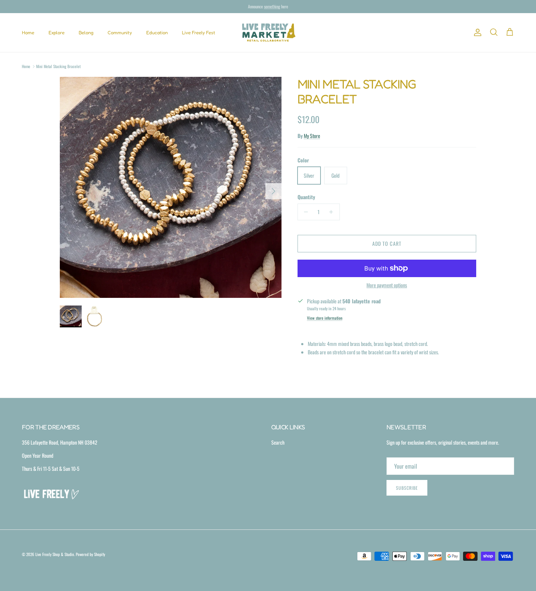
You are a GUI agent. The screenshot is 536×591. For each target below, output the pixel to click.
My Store (312, 135)
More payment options (386, 285)
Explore (56, 32)
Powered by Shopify (90, 554)
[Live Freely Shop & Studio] (268, 32)
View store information (324, 318)
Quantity (306, 197)
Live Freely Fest (198, 32)
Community (120, 32)
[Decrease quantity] (304, 212)
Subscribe (407, 488)
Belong (86, 32)
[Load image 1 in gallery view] (170, 187)
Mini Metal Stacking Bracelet (58, 66)
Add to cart (386, 243)
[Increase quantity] (333, 212)
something (272, 8)
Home (28, 32)
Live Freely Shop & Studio (54, 554)
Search (277, 442)
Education (157, 32)
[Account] (476, 32)
